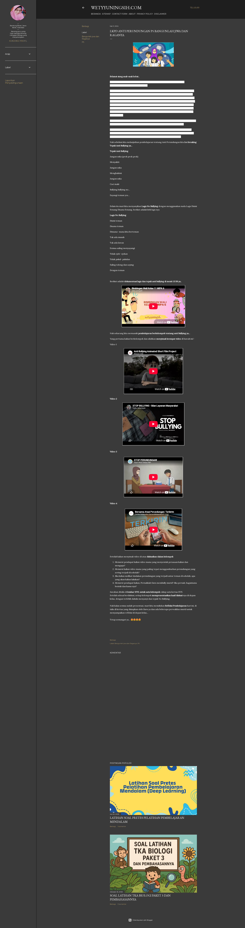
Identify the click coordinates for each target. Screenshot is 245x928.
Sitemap (106, 14)
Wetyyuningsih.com (116, 8)
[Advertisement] (153, 738)
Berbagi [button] (85, 26)
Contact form (119, 14)
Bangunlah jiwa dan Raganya (126, 643)
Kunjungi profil (18, 41)
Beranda (96, 14)
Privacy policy (145, 14)
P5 (83, 42)
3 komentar (122, 904)
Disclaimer (160, 14)
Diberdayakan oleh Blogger (143, 920)
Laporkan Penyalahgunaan (14, 81)
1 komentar (122, 826)
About (132, 14)
